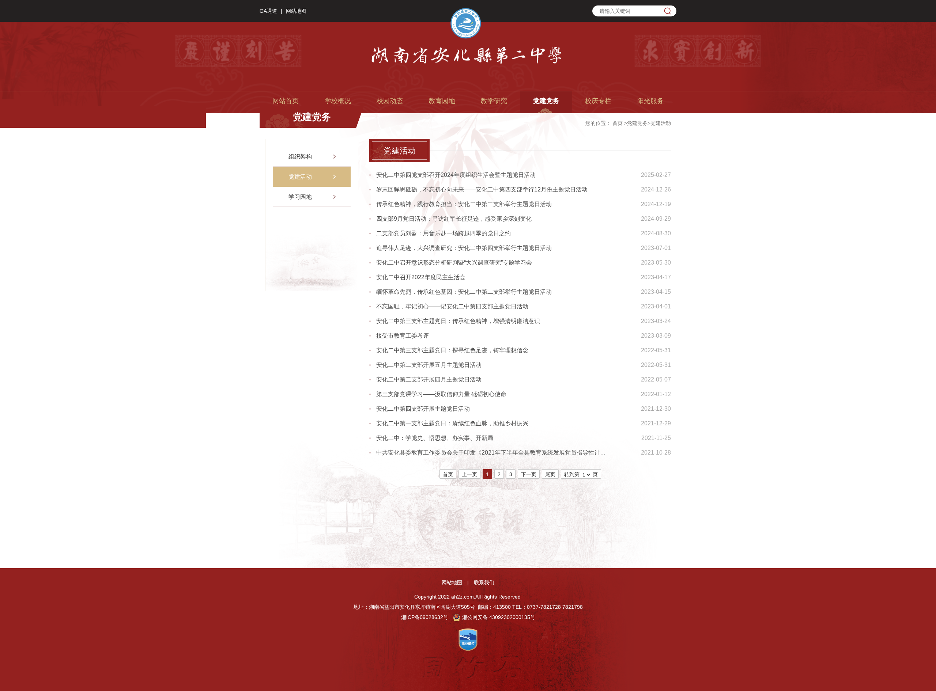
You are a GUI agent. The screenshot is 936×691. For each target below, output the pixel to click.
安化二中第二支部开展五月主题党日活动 (429, 365)
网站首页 (285, 101)
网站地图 (296, 11)
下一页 (528, 474)
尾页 (550, 474)
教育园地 (442, 101)
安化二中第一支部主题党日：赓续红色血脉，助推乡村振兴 (452, 423)
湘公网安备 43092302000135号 (498, 617)
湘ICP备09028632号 (424, 617)
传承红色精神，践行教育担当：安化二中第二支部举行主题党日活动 (464, 204)
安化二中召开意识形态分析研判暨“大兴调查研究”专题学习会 (454, 262)
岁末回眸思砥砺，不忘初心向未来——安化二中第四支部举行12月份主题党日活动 (482, 189)
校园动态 (390, 101)
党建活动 (660, 123)
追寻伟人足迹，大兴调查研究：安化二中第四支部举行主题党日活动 (464, 248)
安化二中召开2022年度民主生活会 (420, 277)
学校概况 (338, 101)
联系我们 (484, 582)
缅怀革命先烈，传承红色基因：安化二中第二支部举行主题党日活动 (464, 292)
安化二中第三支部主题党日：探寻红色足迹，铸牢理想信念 (452, 350)
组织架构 (300, 156)
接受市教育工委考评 (402, 336)
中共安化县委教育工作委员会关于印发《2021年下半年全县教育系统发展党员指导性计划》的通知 (493, 452)
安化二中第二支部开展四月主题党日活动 (429, 379)
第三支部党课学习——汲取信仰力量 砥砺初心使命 (441, 394)
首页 (617, 123)
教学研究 (494, 101)
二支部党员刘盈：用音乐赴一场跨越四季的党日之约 (443, 233)
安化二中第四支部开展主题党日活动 (423, 409)
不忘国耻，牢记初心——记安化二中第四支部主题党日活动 (452, 306)
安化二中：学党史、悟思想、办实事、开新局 (434, 438)
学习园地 (300, 197)
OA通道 (268, 11)
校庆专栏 (598, 101)
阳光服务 (650, 101)
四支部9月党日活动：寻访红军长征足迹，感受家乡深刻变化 (454, 219)
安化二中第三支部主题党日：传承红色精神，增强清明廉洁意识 (458, 321)
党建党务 (546, 101)
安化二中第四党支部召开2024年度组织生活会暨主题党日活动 (456, 175)
